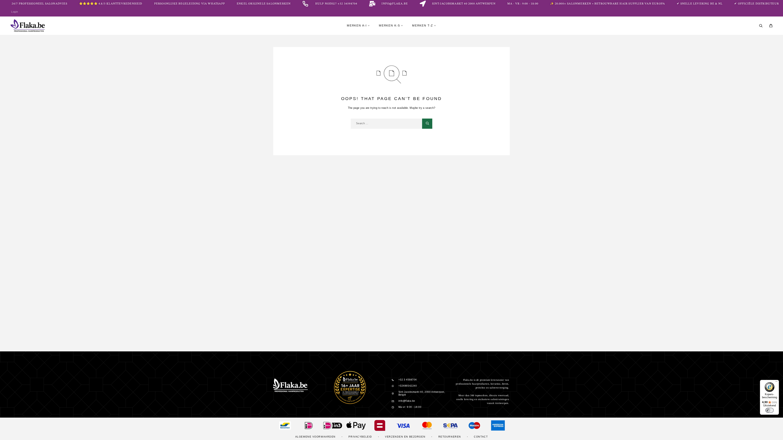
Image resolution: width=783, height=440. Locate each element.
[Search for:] (386, 124)
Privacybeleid (360, 436)
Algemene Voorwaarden (315, 436)
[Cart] (771, 26)
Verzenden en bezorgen (405, 436)
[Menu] (776, 382)
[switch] (769, 410)
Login (14, 11)
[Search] (761, 26)
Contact (481, 436)
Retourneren (449, 436)
